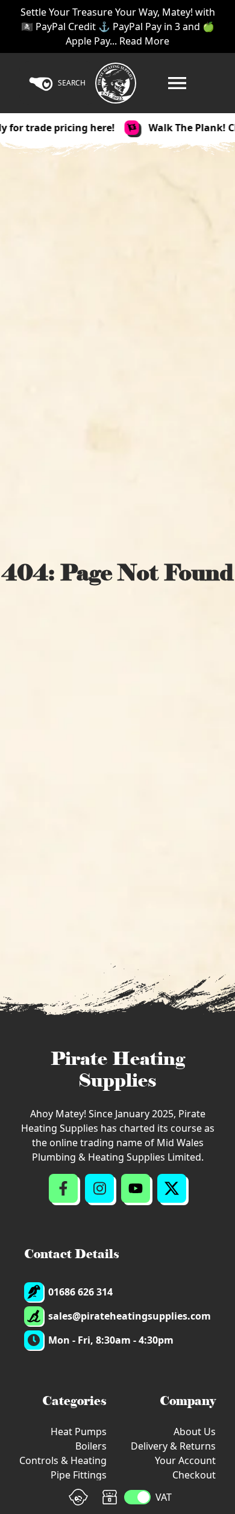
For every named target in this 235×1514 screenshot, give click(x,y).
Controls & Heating (63, 1460)
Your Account (185, 1460)
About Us (195, 1431)
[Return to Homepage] (115, 83)
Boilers (91, 1446)
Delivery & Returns (173, 1446)
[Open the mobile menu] (177, 83)
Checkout (194, 1474)
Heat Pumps (79, 1431)
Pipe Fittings (79, 1474)
